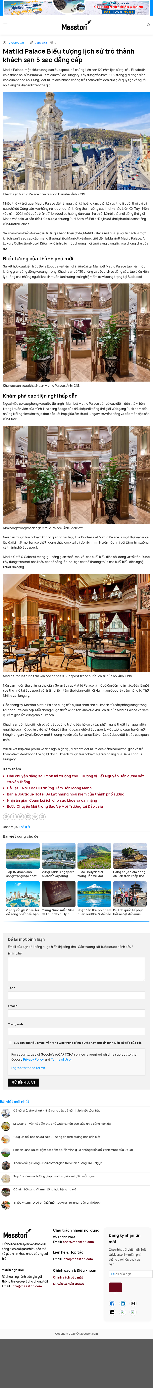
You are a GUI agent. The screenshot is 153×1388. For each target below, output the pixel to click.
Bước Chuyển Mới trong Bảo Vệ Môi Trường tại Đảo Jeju (55, 806)
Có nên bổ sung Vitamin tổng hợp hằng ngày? (44, 1189)
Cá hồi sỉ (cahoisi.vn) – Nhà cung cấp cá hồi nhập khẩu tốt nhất (56, 1110)
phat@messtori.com (78, 1242)
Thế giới (24, 827)
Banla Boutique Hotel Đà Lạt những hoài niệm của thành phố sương (66, 794)
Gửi (115, 1291)
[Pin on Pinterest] (35, 816)
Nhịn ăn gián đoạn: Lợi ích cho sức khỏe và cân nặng (52, 800)
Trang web (15, 1024)
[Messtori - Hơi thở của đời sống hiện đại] (76, 25)
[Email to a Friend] (28, 816)
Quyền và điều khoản (68, 1284)
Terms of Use (61, 1059)
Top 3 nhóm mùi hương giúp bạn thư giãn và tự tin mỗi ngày (54, 1176)
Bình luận (15, 953)
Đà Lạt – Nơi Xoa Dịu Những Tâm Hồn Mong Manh (49, 787)
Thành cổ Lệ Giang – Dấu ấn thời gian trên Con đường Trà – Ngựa (57, 1163)
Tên (11, 988)
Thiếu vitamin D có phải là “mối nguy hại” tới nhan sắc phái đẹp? (57, 1202)
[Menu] (5, 25)
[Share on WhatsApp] (6, 816)
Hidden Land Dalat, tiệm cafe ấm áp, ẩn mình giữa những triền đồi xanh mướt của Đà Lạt (73, 1150)
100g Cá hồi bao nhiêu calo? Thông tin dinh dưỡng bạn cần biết (56, 1137)
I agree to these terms (28, 1068)
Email (13, 1006)
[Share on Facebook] (13, 816)
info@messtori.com (27, 1286)
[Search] (148, 25)
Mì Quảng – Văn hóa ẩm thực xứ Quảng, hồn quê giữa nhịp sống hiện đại (62, 1124)
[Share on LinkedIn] (42, 816)
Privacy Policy (33, 1059)
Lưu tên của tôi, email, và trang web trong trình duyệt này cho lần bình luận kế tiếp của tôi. (78, 1043)
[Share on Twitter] (20, 816)
